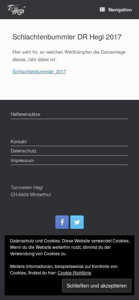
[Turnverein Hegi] (16, 9)
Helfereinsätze (25, 114)
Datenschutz (24, 150)
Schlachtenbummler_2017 (39, 71)
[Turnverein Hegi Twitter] (77, 222)
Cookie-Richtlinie (74, 272)
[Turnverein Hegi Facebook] (62, 222)
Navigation (120, 9)
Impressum (22, 160)
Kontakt (19, 141)
